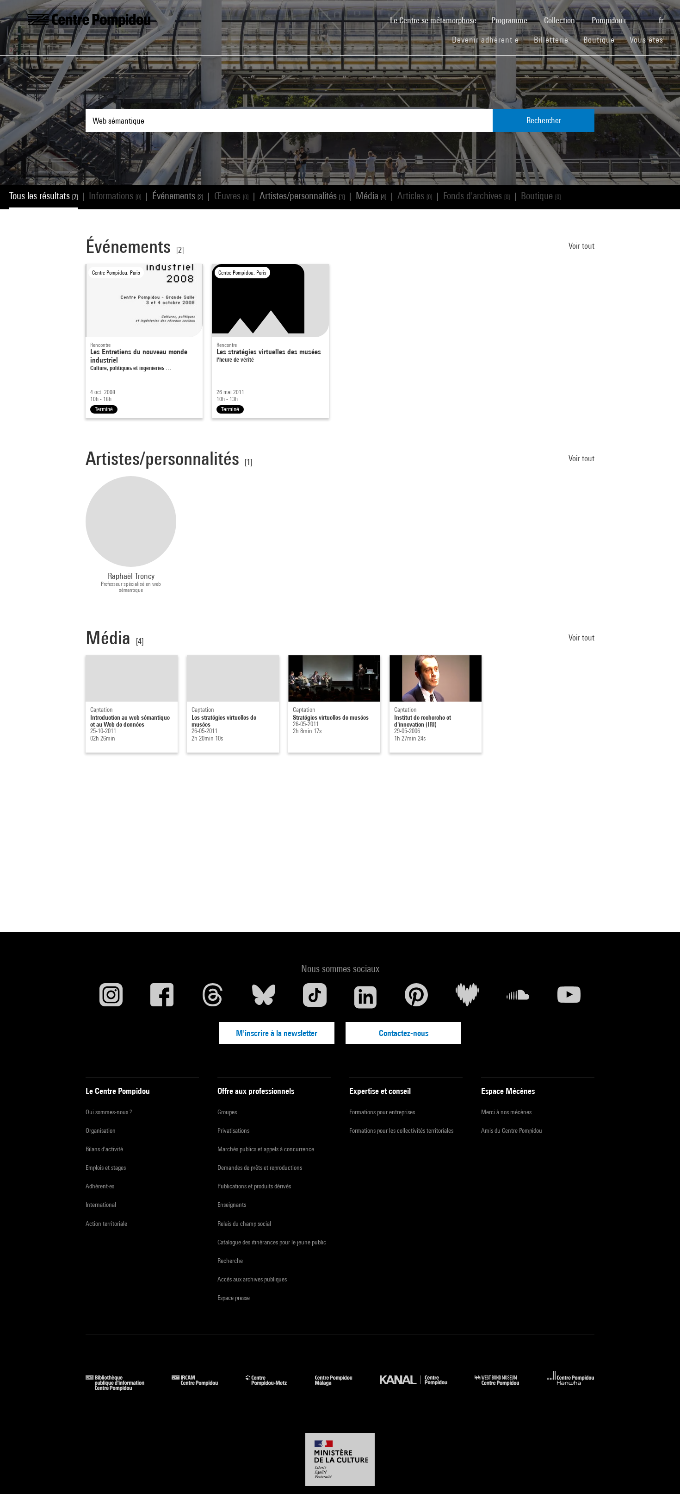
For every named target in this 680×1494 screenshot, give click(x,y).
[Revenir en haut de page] (658, 1472)
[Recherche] (644, 15)
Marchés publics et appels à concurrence (265, 1149)
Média (371, 195)
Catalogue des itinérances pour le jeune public (271, 1242)
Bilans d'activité (104, 1149)
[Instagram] (111, 997)
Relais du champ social (244, 1223)
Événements (177, 195)
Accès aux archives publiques (252, 1279)
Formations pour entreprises (382, 1112)
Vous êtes (648, 39)
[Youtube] (569, 997)
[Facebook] (161, 997)
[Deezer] (467, 997)
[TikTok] (314, 997)
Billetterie (551, 39)
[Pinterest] (416, 997)
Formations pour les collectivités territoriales (401, 1130)
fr (662, 20)
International (101, 1204)
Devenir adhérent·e (489, 39)
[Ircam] (202, 1388)
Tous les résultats (43, 195)
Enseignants (231, 1204)
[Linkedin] (365, 997)
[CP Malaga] (340, 1388)
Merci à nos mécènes (506, 1112)
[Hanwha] (570, 1388)
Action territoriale (106, 1223)
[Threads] (212, 997)
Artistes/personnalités (302, 195)
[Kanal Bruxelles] (420, 1388)
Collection (560, 20)
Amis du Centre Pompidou (511, 1130)
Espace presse (233, 1297)
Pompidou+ (610, 20)
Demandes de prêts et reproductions (259, 1167)
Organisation (101, 1130)
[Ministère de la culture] (340, 1460)
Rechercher (543, 120)
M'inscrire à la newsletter (276, 1033)
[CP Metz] (273, 1388)
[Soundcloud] (518, 997)
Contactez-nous (403, 1033)
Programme (510, 20)
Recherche (230, 1260)
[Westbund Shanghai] (504, 1388)
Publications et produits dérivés (254, 1186)
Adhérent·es (100, 1186)
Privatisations (233, 1130)
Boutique (602, 39)
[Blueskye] (263, 997)
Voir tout (581, 246)
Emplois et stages (106, 1167)
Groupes (227, 1112)
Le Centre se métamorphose (437, 20)
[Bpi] (122, 1388)
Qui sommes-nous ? (109, 1112)
